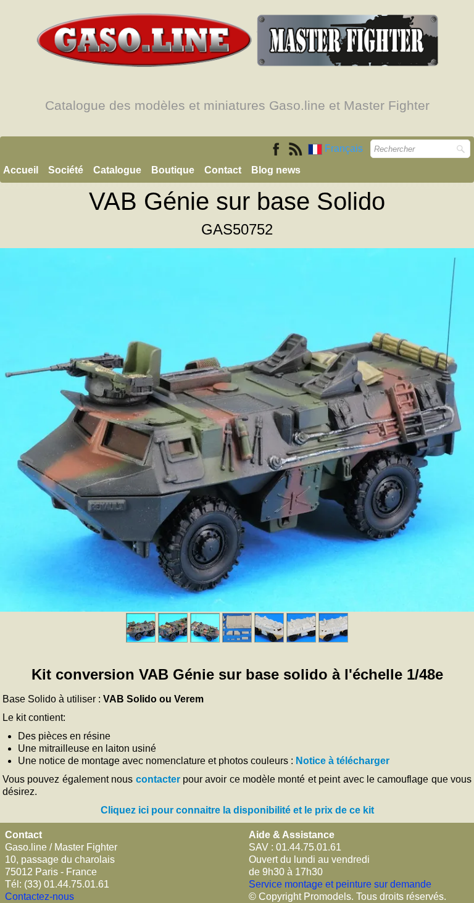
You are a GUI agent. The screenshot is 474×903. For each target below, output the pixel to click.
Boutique (172, 170)
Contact (222, 170)
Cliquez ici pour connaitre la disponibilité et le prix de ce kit (237, 810)
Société (65, 170)
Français (345, 148)
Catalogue (117, 170)
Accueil (20, 170)
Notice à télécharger (342, 760)
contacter (158, 779)
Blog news (276, 170)
